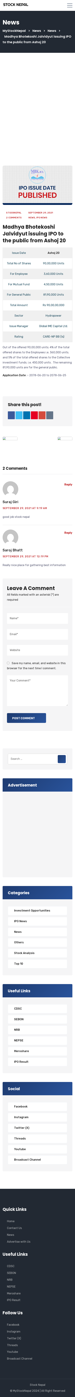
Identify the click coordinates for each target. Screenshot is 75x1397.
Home (10, 1221)
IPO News (41, 217)
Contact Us (14, 1228)
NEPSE (18, 1040)
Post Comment (23, 718)
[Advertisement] (37, 110)
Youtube (20, 1149)
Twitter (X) (21, 1128)
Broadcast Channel (27, 1159)
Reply (68, 484)
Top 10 (18, 963)
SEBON (19, 1019)
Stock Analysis (24, 953)
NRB (17, 1029)
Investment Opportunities (32, 910)
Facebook (21, 1106)
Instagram (21, 1117)
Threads (20, 1138)
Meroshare (21, 1051)
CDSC (18, 1008)
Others (19, 942)
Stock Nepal (37, 1385)
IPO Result (21, 1061)
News (31, 217)
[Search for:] (37, 759)
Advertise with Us (18, 1241)
